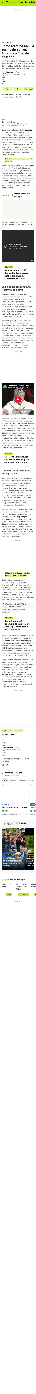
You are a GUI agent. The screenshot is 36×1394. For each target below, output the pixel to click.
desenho (28, 130)
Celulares (31, 780)
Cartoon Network (9, 122)
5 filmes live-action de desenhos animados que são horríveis (17, 574)
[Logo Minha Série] (28, 2)
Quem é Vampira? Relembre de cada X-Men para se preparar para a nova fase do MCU (16, 625)
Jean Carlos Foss (12, 72)
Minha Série (6, 42)
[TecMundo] (7, 2)
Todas (5, 780)
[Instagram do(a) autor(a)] (7, 764)
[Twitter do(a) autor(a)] (3, 764)
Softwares (12, 780)
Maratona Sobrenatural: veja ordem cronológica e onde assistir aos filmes (16, 459)
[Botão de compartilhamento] (7, 89)
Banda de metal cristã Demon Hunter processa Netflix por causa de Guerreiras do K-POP (16, 274)
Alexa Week (22, 780)
